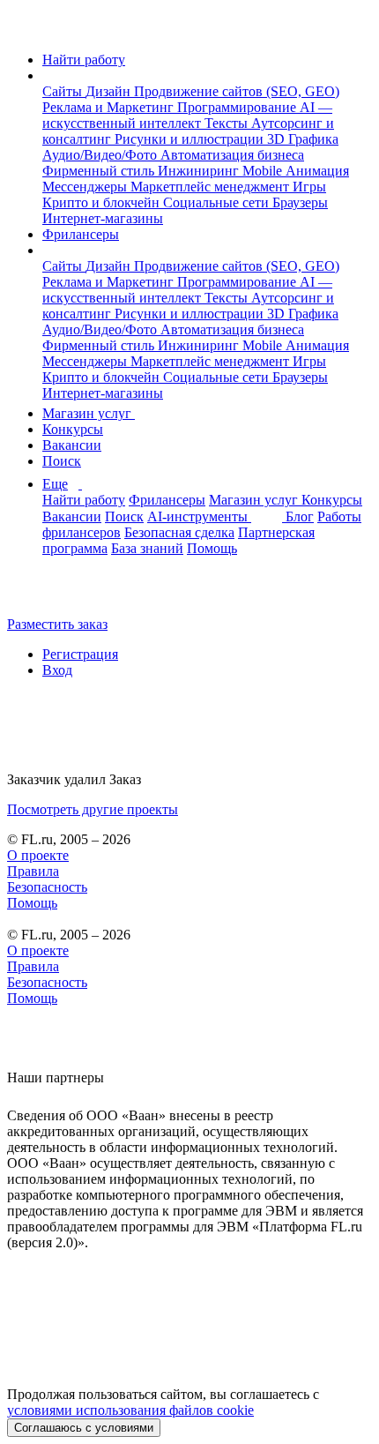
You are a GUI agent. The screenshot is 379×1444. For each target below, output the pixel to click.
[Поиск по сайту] (56, 594)
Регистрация (80, 654)
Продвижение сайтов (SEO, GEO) (236, 91)
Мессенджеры (86, 186)
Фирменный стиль (100, 170)
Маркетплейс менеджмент (211, 186)
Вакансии (71, 445)
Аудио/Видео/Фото (101, 154)
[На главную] (23, 29)
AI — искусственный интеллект (187, 115)
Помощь (212, 548)
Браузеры (300, 202)
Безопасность (47, 886)
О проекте (38, 855)
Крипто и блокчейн (102, 202)
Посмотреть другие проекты (92, 809)
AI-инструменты (199, 516)
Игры (309, 186)
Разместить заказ (57, 624)
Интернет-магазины (102, 218)
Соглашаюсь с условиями (83, 1427)
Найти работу (83, 59)
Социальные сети (217, 202)
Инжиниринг (200, 170)
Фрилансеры (80, 234)
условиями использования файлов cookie (130, 1410)
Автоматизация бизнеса (232, 154)
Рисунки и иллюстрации (191, 138)
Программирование (238, 107)
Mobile (264, 170)
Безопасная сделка (179, 532)
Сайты (63, 91)
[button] (47, 75)
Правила (33, 871)
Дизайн (109, 91)
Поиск (61, 460)
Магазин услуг (88, 413)
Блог (300, 516)
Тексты (227, 123)
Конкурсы (72, 429)
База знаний (147, 548)
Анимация (317, 170)
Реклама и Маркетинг (109, 107)
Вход (57, 669)
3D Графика (302, 138)
